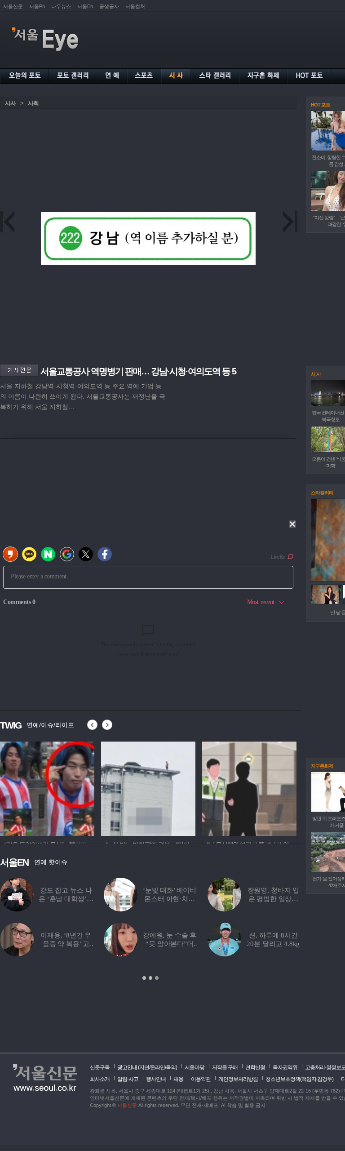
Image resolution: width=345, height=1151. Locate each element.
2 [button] (150, 978)
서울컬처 (135, 6)
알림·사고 (127, 1079)
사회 (33, 103)
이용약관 (201, 1079)
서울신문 (13, 6)
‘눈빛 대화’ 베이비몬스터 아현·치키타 (169, 899)
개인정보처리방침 (238, 1079)
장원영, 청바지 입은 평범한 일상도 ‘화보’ (274, 899)
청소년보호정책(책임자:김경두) (299, 1079)
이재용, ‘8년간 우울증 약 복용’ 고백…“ (65, 944)
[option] (47, 787)
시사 (10, 103)
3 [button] (157, 978)
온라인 (157, 1067)
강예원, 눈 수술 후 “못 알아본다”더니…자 (169, 944)
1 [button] (144, 978)
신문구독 (100, 1067)
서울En (85, 6)
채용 (178, 1079)
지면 (144, 1067)
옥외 (171, 1067)
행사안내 (156, 1079)
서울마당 (194, 1067)
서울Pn (37, 6)
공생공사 (109, 6)
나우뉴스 (61, 6)
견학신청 (255, 1067)
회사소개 (100, 1079)
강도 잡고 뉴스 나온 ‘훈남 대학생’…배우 (66, 899)
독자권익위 (285, 1067)
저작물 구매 (225, 1067)
